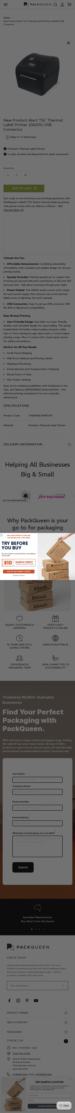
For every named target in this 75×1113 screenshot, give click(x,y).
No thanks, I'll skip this (19, 575)
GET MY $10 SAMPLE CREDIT (18, 571)
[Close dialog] (1, 535)
